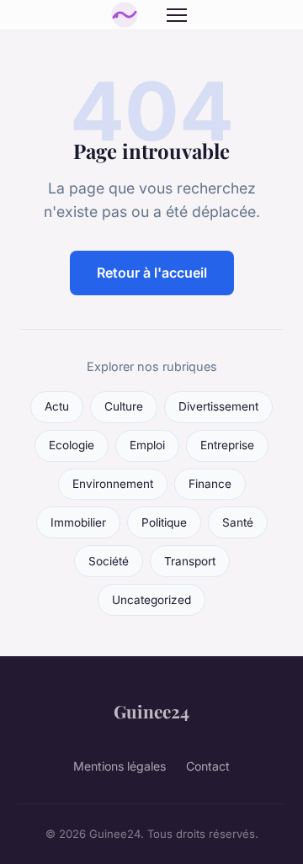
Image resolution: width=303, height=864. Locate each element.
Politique (164, 522)
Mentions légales (119, 766)
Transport (189, 561)
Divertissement (218, 406)
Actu (57, 406)
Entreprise (227, 445)
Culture (123, 406)
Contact (208, 766)
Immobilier (78, 522)
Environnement (112, 483)
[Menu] (177, 15)
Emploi (147, 445)
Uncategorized (151, 600)
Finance (210, 483)
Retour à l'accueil (152, 272)
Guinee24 (151, 711)
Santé (237, 522)
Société (108, 561)
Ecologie (71, 445)
